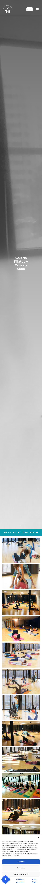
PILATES (34, 532)
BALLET (16, 532)
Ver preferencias (21, 874)
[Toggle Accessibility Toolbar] (5, 879)
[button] (39, 837)
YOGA (25, 532)
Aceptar (21, 862)
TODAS (7, 532)
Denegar (21, 868)
